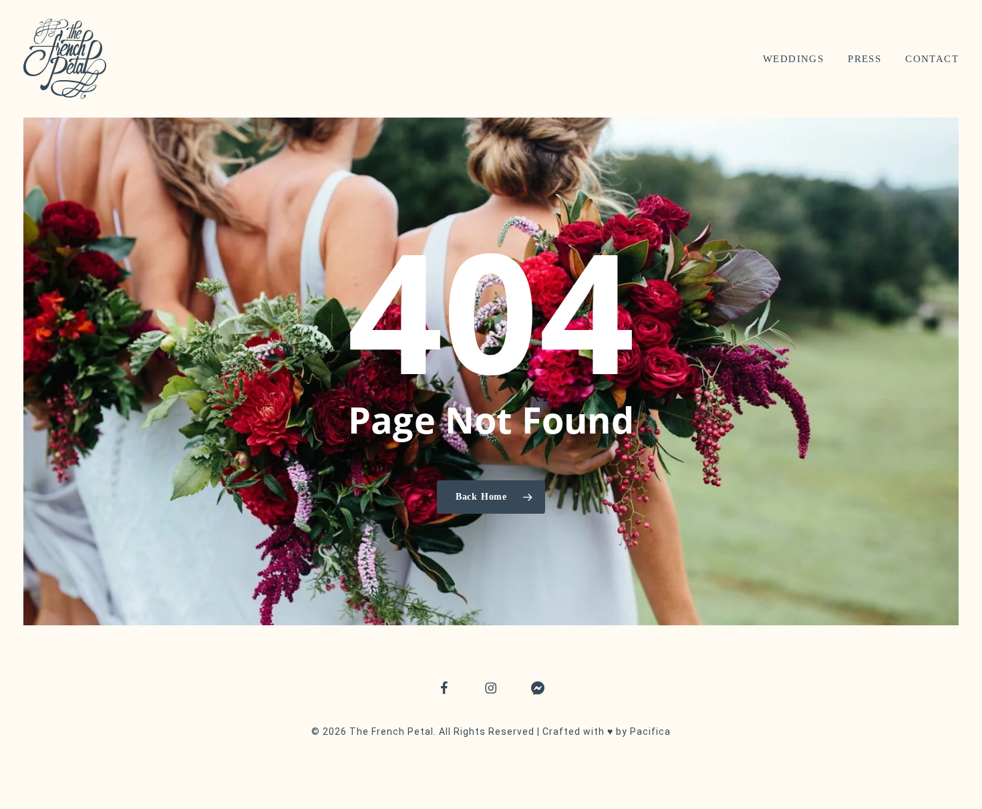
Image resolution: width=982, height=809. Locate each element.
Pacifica (650, 731)
